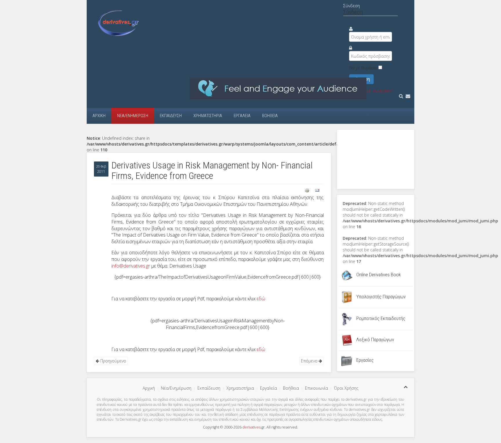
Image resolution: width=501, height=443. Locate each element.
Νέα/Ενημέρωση (132, 115)
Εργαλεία (242, 115)
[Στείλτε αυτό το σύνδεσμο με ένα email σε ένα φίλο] (317, 190)
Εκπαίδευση (171, 115)
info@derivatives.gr (130, 266)
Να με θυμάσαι (363, 67)
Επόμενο (310, 361)
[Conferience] (278, 88)
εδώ (261, 298)
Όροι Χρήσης (346, 388)
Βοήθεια (270, 115)
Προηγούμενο (112, 361)
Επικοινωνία (316, 388)
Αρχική (99, 115)
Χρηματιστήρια (207, 115)
